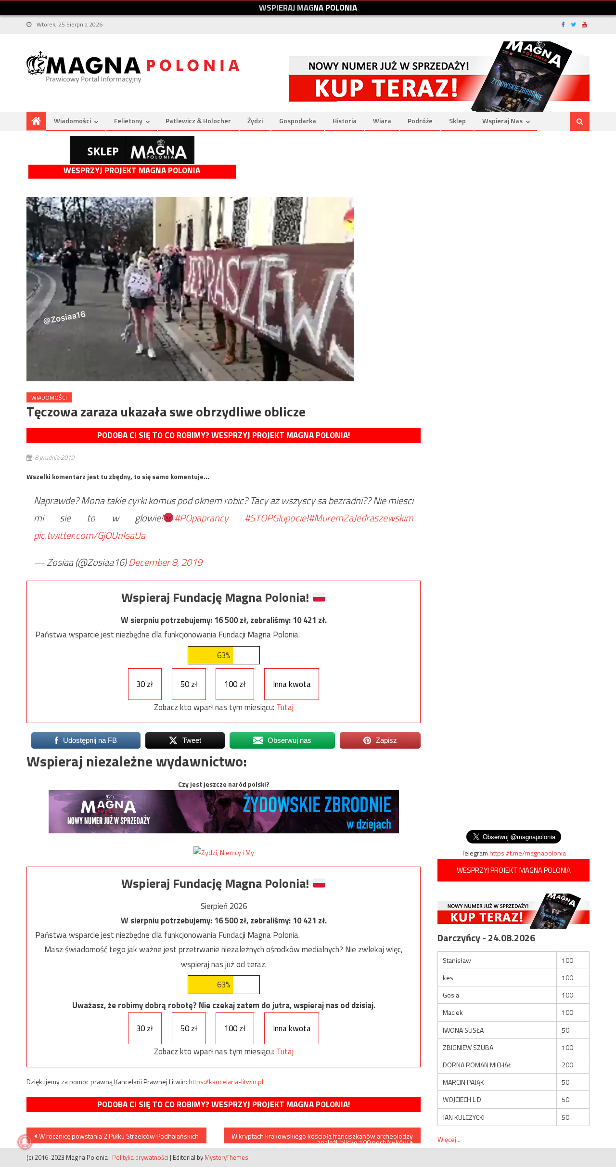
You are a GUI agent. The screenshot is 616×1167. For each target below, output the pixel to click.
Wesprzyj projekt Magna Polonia (132, 171)
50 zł (188, 684)
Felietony (128, 121)
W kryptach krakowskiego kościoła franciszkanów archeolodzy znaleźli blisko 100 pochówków (322, 1137)
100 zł (234, 684)
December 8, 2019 (165, 562)
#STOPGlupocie (275, 517)
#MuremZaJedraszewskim (360, 517)
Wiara (382, 121)
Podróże (420, 121)
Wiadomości (72, 121)
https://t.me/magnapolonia (527, 853)
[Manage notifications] (25, 1142)
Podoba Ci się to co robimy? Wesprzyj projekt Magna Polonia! (223, 435)
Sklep (457, 121)
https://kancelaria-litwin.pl (226, 1081)
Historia (345, 121)
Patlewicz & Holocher (198, 121)
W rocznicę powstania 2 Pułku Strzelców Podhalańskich (119, 1136)
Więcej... (449, 1139)
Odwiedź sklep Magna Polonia (132, 150)
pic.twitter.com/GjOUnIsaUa (89, 535)
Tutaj (285, 707)
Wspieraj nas (502, 121)
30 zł (144, 684)
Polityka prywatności (140, 1157)
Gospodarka (297, 121)
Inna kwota (292, 684)
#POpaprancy (201, 517)
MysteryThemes (226, 1157)
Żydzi (255, 121)
